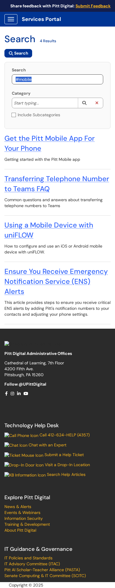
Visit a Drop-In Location (67, 464)
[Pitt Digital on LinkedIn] (19, 393)
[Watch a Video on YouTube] (26, 393)
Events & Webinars (22, 512)
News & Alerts (17, 506)
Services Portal (41, 19)
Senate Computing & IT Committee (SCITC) (45, 575)
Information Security (23, 518)
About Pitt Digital (20, 530)
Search (19, 70)
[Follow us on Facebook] (6, 393)
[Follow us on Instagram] (12, 393)
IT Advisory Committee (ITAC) (32, 563)
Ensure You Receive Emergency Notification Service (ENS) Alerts (56, 281)
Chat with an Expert (46, 445)
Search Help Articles (66, 474)
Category (21, 93)
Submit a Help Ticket (63, 454)
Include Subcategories (39, 114)
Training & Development (27, 524)
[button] (84, 103)
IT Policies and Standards (28, 558)
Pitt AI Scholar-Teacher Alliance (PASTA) (42, 569)
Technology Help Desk (31, 425)
